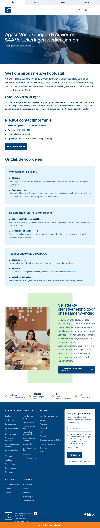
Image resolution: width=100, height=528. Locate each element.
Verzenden (75, 455)
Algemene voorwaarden (10, 439)
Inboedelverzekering (29, 427)
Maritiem (43, 420)
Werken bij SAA (28, 497)
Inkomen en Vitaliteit (47, 444)
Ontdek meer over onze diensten (71, 369)
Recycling (43, 448)
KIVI (41, 452)
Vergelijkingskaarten (12, 429)
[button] (13, 410)
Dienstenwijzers (11, 434)
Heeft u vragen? (14, 146)
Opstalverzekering (30, 458)
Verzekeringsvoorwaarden (12, 445)
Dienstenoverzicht (12, 485)
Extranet (8, 489)
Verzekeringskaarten (12, 451)
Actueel (26, 489)
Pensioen (43, 436)
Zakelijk (62, 2)
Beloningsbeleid (11, 468)
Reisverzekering (29, 444)
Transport (43, 424)
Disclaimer (9, 472)
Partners (8, 493)
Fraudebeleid (10, 464)
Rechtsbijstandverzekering (30, 439)
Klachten (8, 460)
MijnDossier (9, 420)
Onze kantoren (28, 501)
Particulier (37, 2)
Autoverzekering (29, 422)
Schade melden (11, 424)
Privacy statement (21, 521)
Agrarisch (43, 428)
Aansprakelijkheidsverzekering (29, 433)
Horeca (42, 432)
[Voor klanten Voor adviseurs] (86, 10)
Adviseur (87, 2)
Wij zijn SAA (27, 485)
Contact (8, 416)
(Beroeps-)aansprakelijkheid (51, 440)
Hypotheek (27, 454)
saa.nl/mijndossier (70, 271)
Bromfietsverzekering (30, 449)
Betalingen (9, 456)
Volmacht (26, 493)
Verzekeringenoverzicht (29, 417)
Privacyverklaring (73, 447)
